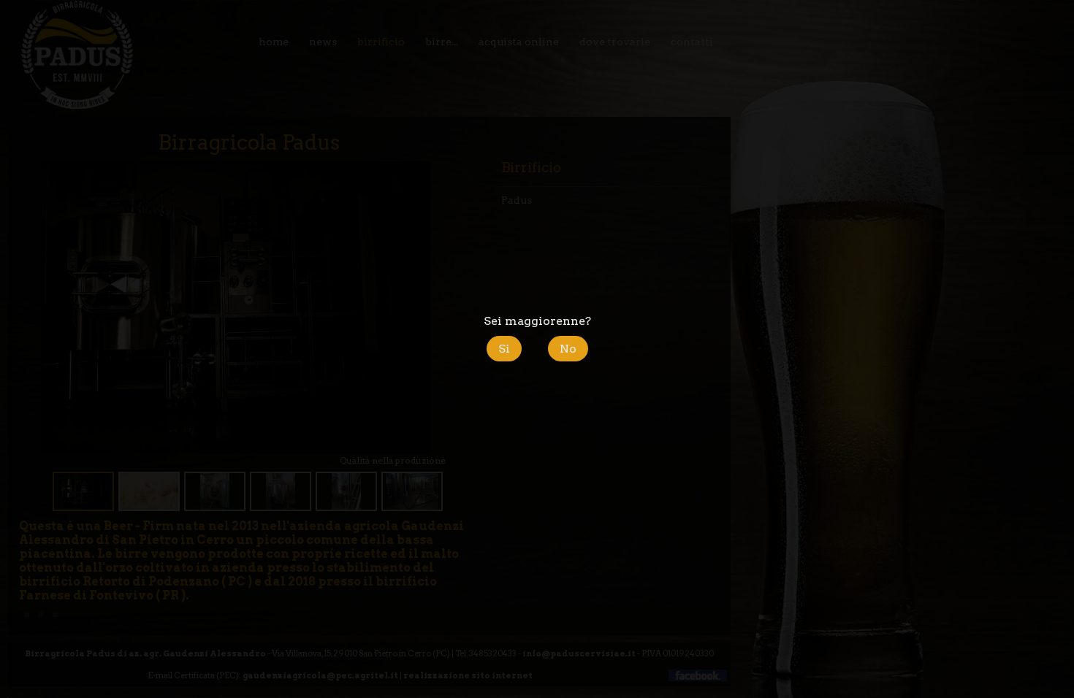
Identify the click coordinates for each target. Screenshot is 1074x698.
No (568, 349)
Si (504, 349)
